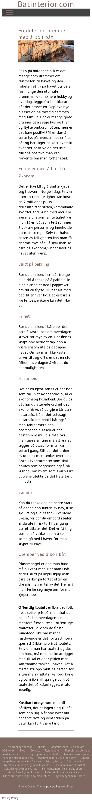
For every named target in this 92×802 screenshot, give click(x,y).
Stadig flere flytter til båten (24, 772)
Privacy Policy (54, 761)
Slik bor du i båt (76, 761)
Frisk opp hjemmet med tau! (41, 754)
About (41, 747)
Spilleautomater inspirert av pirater (62, 769)
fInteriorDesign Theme (32, 786)
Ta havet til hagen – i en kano (62, 772)
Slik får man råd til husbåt (70, 765)
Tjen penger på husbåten (70, 776)
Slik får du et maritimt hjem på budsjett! (26, 765)
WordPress (67, 786)
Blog (22, 750)
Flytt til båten (52, 750)
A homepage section (20, 747)
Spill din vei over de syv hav (20, 769)
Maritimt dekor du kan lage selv (57, 758)
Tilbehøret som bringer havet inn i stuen (26, 776)
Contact (35, 750)
